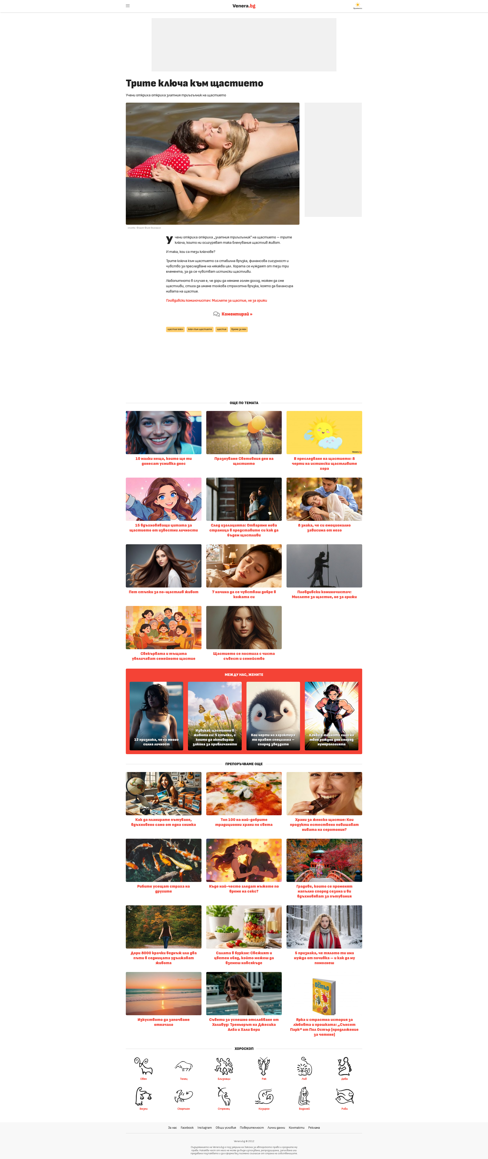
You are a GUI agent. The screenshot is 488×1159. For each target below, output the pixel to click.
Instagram (204, 1127)
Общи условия (226, 1127)
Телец (184, 1078)
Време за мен (238, 329)
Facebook (187, 1127)
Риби (344, 1108)
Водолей (304, 1108)
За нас (172, 1127)
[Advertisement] (244, 42)
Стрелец (224, 1108)
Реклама (314, 1127)
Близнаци (224, 1078)
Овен (143, 1078)
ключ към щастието (200, 329)
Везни (144, 1108)
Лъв (304, 1078)
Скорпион (183, 1108)
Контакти (296, 1127)
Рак (264, 1078)
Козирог (264, 1108)
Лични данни (276, 1127)
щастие (221, 329)
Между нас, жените (244, 675)
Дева (344, 1078)
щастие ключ (175, 329)
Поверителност (252, 1127)
